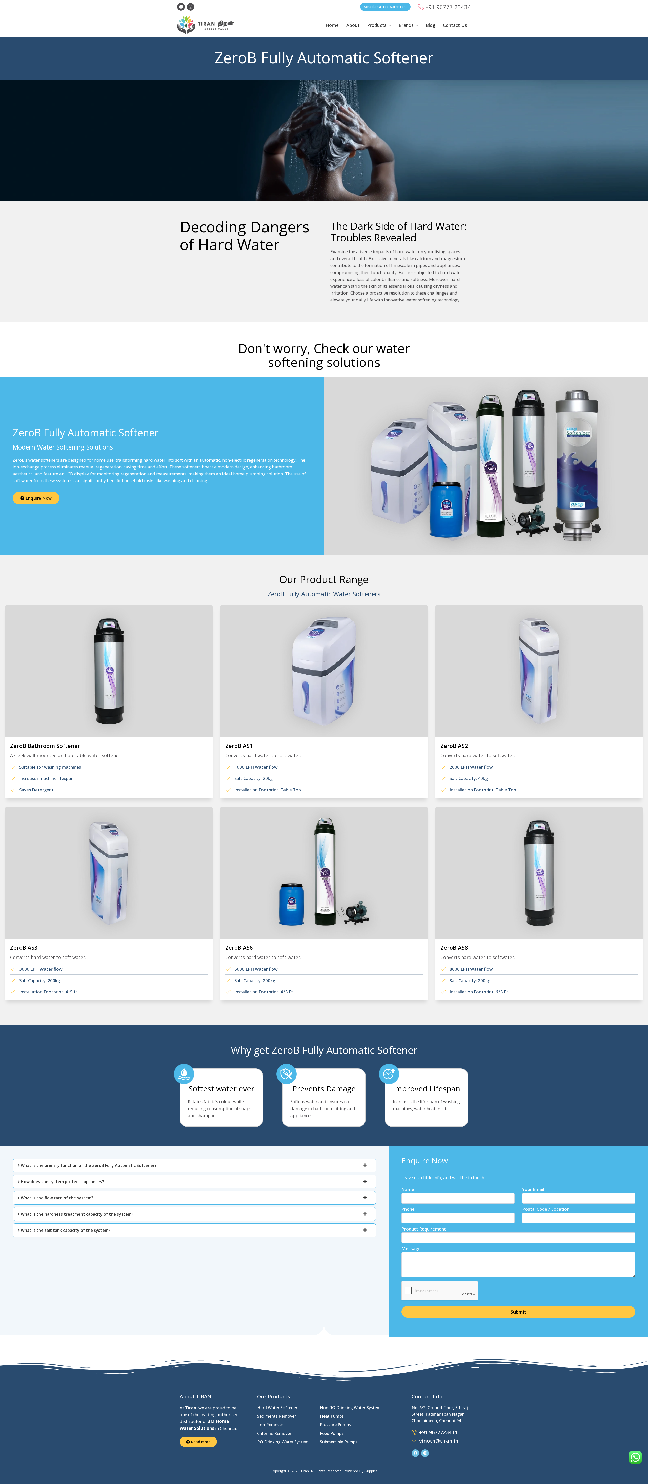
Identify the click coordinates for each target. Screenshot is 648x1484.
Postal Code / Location (546, 1209)
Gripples (371, 1471)
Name (407, 1189)
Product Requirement (423, 1229)
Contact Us (455, 25)
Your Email (533, 1189)
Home (332, 25)
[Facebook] (181, 7)
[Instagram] (190, 7)
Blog (430, 25)
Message (411, 1249)
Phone (408, 1209)
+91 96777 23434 (448, 7)
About (353, 25)
